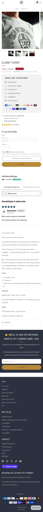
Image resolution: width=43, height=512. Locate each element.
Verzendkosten (16, 71)
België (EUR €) (20, 494)
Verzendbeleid (6, 423)
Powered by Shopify (21, 507)
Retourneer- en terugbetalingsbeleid (12, 430)
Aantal (4, 144)
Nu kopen (21, 164)
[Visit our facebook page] (2, 461)
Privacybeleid (5, 433)
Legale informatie (7, 417)
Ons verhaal (5, 386)
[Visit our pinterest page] (11, 461)
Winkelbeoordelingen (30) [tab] (31, 187)
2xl (28, 139)
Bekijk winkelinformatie (10, 121)
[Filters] (4, 193)
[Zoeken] (40, 3)
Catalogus (5, 389)
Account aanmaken (7, 393)
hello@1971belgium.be (8, 444)
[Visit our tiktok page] (16, 461)
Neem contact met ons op (9, 402)
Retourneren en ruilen (8, 399)
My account (5, 396)
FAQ (3, 406)
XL (21, 139)
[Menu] (3, 3)
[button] (6, 125)
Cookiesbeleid (6, 426)
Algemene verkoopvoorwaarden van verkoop (14, 420)
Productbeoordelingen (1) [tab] (12, 187)
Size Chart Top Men (11, 132)
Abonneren (21, 367)
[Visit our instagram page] (7, 461)
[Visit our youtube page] (20, 461)
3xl (34, 139)
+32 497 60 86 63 (6, 447)
